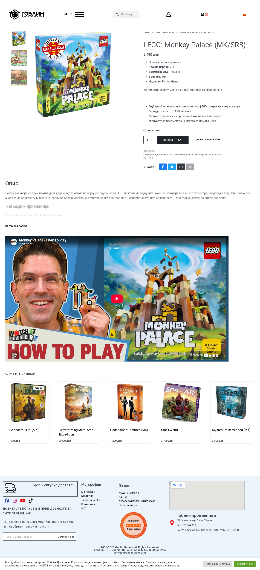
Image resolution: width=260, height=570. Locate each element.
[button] (208, 140)
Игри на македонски (182, 154)
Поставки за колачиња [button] (217, 564)
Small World (169, 430)
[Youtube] (23, 501)
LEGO (150, 158)
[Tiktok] (30, 501)
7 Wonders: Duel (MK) (23, 430)
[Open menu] (79, 14)
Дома (146, 32)
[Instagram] (15, 501)
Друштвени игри (165, 32)
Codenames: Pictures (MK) (129, 430)
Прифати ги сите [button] (244, 564)
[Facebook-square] (7, 501)
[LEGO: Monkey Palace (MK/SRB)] (163, 167)
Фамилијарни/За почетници (196, 32)
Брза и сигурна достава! (53, 485)
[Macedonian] (244, 14)
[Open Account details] (168, 14)
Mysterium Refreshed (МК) (231, 430)
